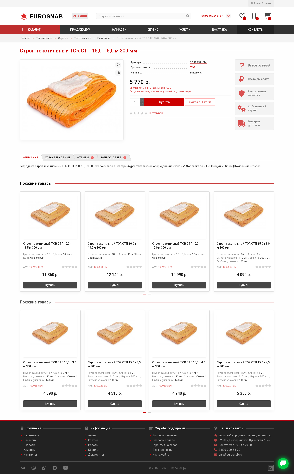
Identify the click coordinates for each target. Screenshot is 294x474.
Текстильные (82, 38)
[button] (144, 412)
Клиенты (29, 449)
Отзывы (85, 157)
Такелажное (44, 38)
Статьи (93, 440)
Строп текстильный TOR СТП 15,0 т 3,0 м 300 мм (243, 245)
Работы (93, 445)
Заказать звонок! (212, 15)
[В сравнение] (118, 73)
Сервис (152, 29)
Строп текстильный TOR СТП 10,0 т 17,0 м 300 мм (176, 245)
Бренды (93, 449)
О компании (31, 435)
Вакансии (30, 440)
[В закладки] (118, 65)
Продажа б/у (80, 29)
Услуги (184, 29)
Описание (30, 157)
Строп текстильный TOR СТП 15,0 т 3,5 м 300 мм (114, 364)
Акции (82, 16)
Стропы (63, 38)
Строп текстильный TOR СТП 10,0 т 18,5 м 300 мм (47, 245)
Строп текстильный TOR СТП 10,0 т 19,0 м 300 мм (112, 245)
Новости (29, 445)
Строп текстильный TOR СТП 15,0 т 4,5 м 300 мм (243, 364)
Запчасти (118, 29)
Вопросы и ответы (165, 435)
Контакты (255, 29)
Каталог (34, 29)
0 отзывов (156, 113)
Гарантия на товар (165, 445)
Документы (96, 454)
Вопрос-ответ (112, 157)
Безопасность (162, 449)
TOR (192, 67)
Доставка (219, 29)
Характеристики (57, 157)
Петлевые (103, 38)
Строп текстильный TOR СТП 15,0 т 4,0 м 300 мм (178, 364)
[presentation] (20, 238)
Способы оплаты (164, 440)
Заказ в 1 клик (200, 102)
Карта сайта (161, 454)
